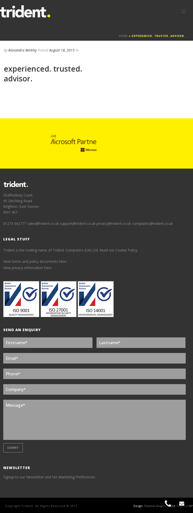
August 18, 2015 (62, 50)
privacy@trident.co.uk (113, 223)
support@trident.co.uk (77, 223)
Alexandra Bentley (22, 50)
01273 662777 (15, 223)
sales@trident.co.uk (43, 223)
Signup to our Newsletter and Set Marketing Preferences (49, 477)
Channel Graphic (155, 506)
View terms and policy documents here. (35, 261)
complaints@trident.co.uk (152, 223)
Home (123, 36)
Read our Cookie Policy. (119, 250)
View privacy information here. (27, 267)
